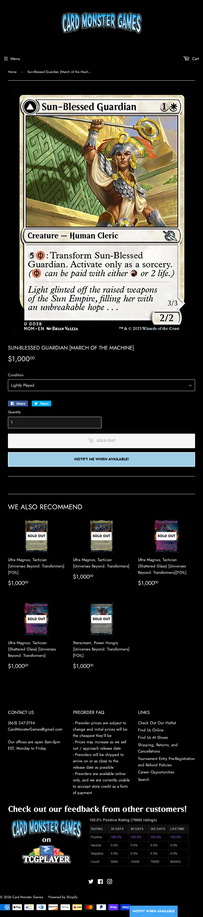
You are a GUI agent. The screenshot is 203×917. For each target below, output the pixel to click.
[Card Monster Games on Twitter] (91, 882)
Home (12, 71)
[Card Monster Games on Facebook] (100, 882)
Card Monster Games (27, 897)
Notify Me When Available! (101, 459)
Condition (16, 375)
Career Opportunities (156, 772)
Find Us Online (151, 730)
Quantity (14, 412)
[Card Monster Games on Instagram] (109, 882)
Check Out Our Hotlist (157, 723)
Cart (195, 59)
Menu (15, 59)
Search (143, 779)
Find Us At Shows (153, 737)
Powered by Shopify (62, 897)
